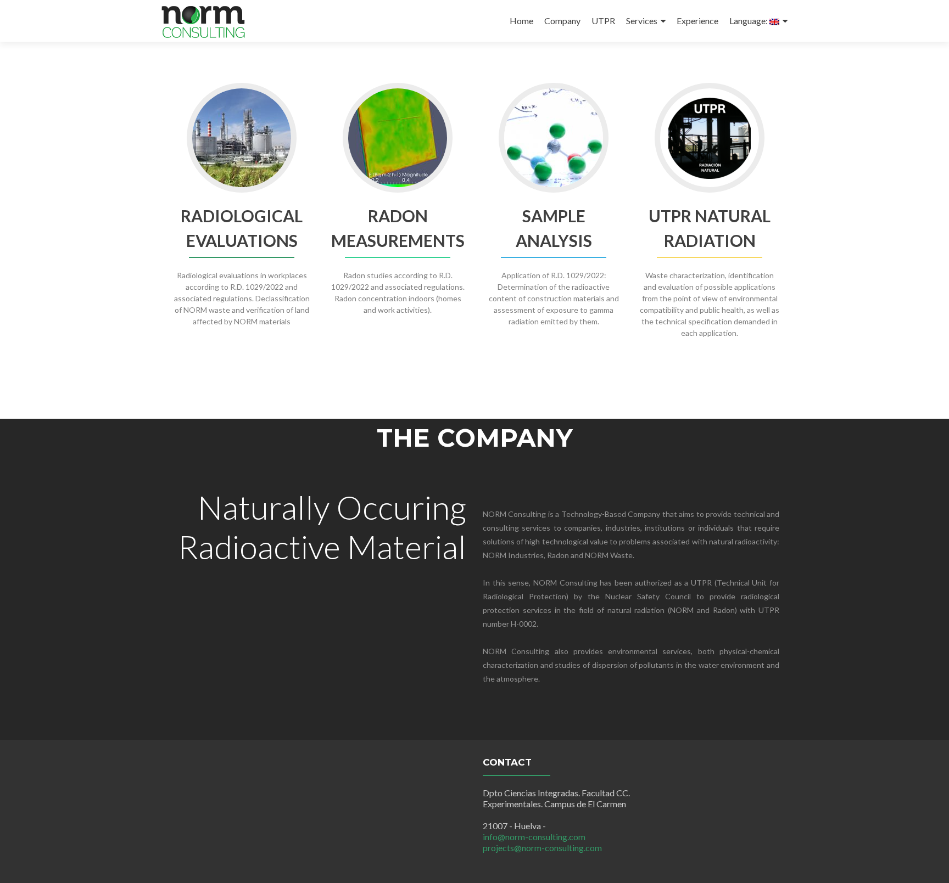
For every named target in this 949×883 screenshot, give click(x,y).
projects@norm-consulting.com (542, 847)
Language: (749, 20)
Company (562, 20)
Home (521, 20)
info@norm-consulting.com (534, 836)
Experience (697, 20)
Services (641, 20)
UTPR (603, 20)
